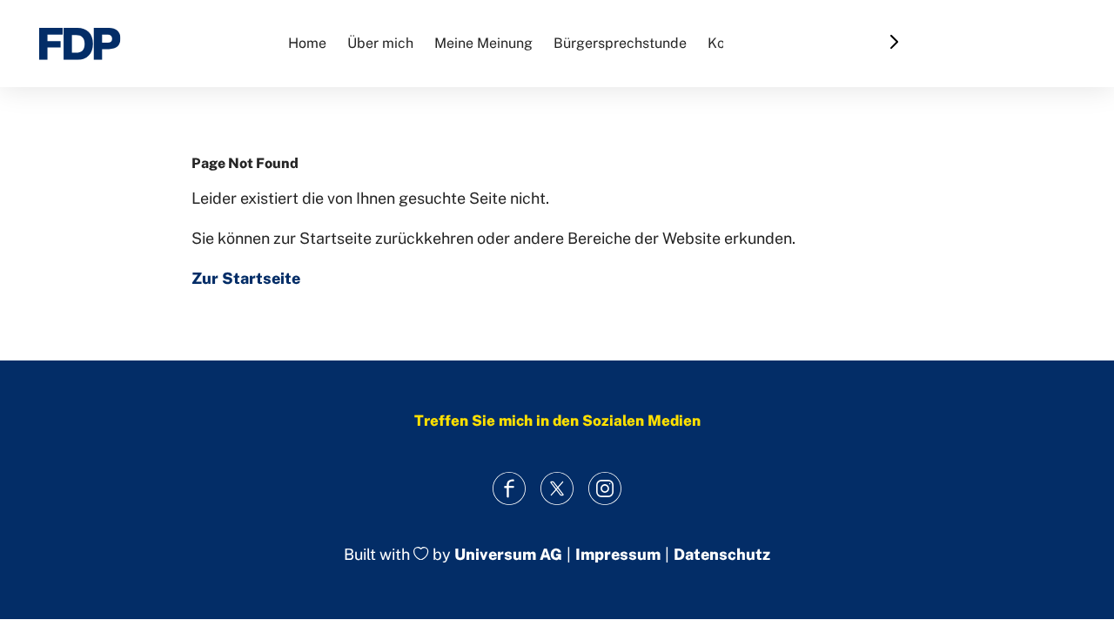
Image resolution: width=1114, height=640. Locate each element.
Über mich (380, 43)
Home (307, 43)
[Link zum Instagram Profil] (605, 488)
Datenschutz (722, 554)
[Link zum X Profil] (557, 488)
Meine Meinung (483, 43)
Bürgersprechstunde (620, 43)
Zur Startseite (245, 278)
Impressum (618, 554)
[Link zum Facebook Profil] (509, 488)
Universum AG (508, 554)
